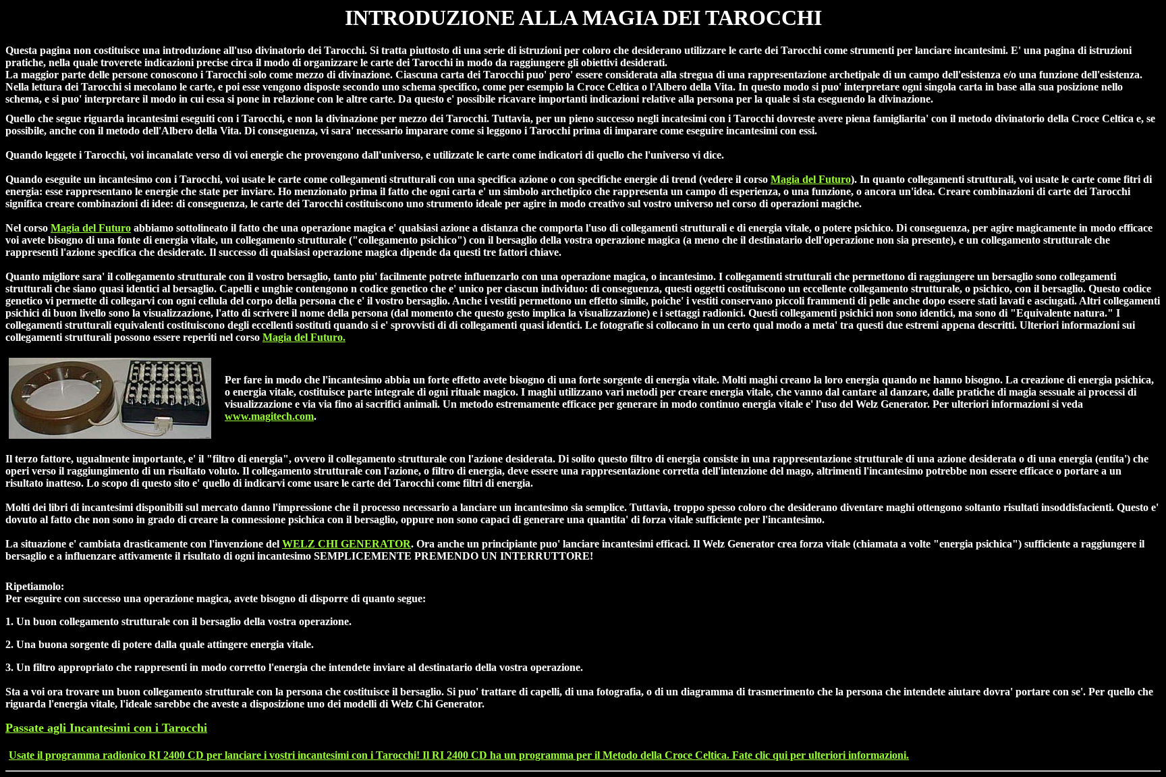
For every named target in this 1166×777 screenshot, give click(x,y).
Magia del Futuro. (303, 337)
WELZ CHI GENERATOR (346, 544)
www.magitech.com (269, 416)
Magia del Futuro (811, 179)
